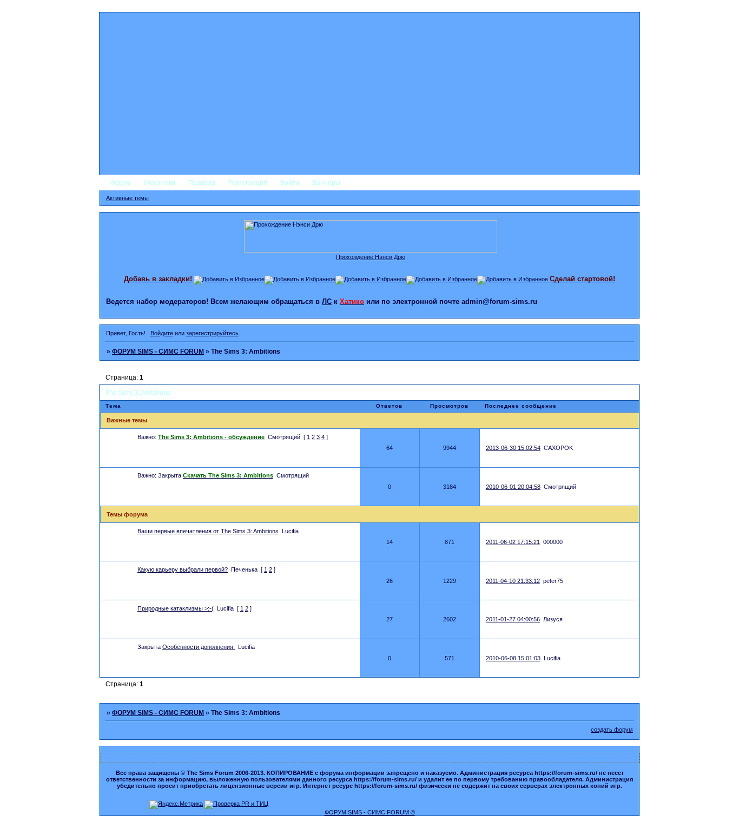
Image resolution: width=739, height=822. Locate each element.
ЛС (327, 301)
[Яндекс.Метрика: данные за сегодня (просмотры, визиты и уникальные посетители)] (176, 804)
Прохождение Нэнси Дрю (370, 257)
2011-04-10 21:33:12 (513, 581)
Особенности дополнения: (198, 647)
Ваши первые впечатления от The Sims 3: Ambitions (208, 531)
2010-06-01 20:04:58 (513, 486)
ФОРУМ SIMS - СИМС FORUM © (370, 812)
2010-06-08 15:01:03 (513, 658)
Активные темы (127, 198)
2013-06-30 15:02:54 (513, 448)
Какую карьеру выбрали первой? (182, 569)
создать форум (612, 729)
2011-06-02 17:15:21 (513, 542)
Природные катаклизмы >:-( (175, 608)
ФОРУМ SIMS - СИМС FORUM (158, 351)
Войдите (161, 333)
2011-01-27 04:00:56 (513, 619)
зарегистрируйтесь (212, 333)
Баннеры (326, 183)
